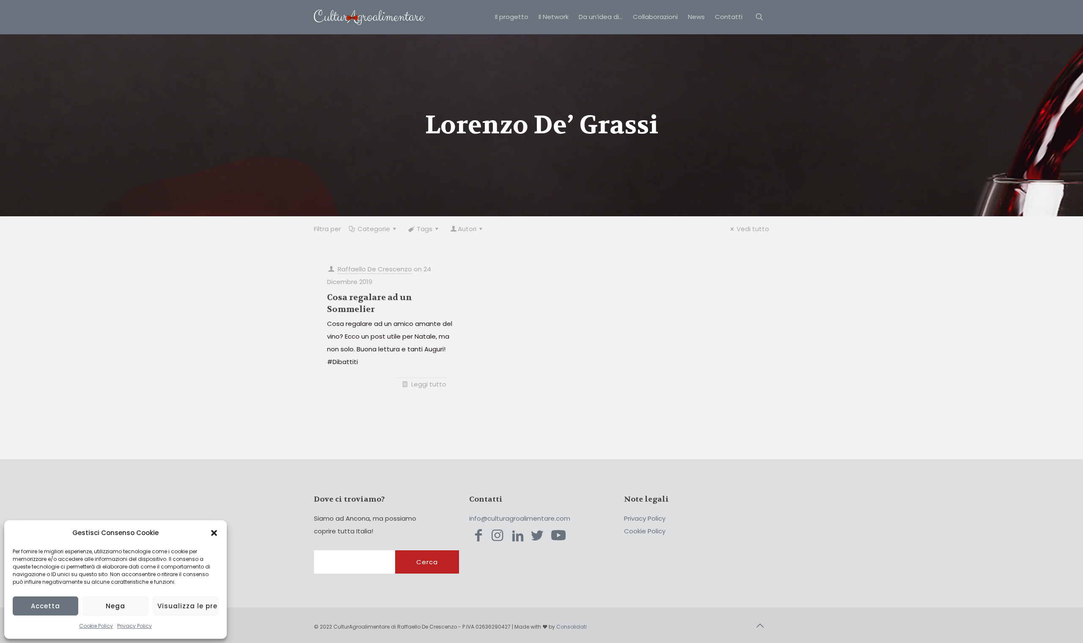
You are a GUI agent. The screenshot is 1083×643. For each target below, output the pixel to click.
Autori (467, 228)
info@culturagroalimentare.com (519, 518)
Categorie (373, 228)
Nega (115, 606)
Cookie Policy (96, 625)
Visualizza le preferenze (187, 606)
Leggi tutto (428, 384)
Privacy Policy (134, 625)
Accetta (45, 606)
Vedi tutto (753, 228)
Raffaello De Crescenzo (375, 269)
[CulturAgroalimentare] (369, 17)
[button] (214, 533)
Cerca (427, 561)
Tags (424, 228)
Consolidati (571, 626)
